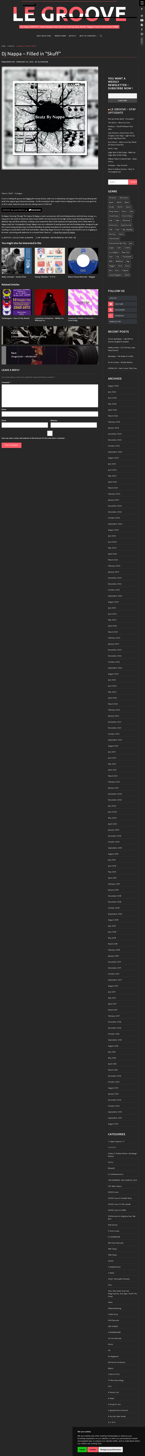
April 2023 (112, 626)
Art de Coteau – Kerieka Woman (120, 362)
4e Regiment (113, 1356)
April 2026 (112, 410)
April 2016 (112, 1064)
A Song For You (114, 1404)
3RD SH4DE (113, 1326)
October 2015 (113, 1082)
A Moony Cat (113, 1392)
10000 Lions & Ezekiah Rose (120, 1198)
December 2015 (114, 1076)
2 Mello (111, 1273)
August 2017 (113, 986)
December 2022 (115, 650)
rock (120, 266)
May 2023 (112, 620)
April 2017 (112, 1004)
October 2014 (113, 1106)
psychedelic (127, 257)
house (121, 234)
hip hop (112, 234)
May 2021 (112, 764)
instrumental (114, 239)
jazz (130, 243)
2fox (110, 1285)
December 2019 (114, 836)
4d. (109, 1350)
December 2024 (115, 506)
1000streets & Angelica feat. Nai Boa (121, 1217)
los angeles (114, 252)
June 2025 (112, 470)
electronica (113, 225)
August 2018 (113, 920)
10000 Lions (113, 1192)
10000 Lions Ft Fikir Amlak (119, 1204)
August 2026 (113, 386)
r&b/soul (119, 261)
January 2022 (113, 716)
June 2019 (112, 866)
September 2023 (115, 596)
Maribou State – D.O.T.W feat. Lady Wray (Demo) (121, 349)
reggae (112, 266)
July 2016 (112, 1052)
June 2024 (112, 542)
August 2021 (113, 746)
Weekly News (60, 36)
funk (117, 230)
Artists (72, 36)
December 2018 (114, 896)
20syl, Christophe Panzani (119, 1279)
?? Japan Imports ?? (116, 1141)
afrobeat (112, 198)
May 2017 (112, 998)
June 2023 (112, 614)
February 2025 (114, 494)
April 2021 (112, 770)
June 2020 (112, 812)
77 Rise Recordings (116, 1380)
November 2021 (114, 728)
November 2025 (115, 440)
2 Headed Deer (114, 1267)
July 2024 (112, 536)
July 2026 (112, 392)
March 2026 (113, 416)
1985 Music (112, 1255)
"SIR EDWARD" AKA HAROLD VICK (122, 1180)
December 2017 (114, 962)
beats (111, 202)
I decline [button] (92, 1449)
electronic (126, 220)
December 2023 (115, 578)
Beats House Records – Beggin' (81, 277)
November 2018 (114, 902)
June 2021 (112, 758)
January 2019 (113, 890)
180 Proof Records (115, 1243)
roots (127, 266)
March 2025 (113, 488)
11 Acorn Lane (113, 1231)
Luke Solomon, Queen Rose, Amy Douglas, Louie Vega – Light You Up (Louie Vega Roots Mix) (121, 135)
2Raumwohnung (114, 1308)
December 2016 (114, 1022)
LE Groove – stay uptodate (122, 111)
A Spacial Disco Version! (118, 1410)
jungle (111, 248)
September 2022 (115, 668)
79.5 (110, 1386)
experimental (126, 225)
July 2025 (112, 464)
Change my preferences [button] (110, 1449)
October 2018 (113, 908)
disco (124, 211)
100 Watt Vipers (115, 1186)
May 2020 (112, 818)
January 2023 (113, 644)
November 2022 (115, 656)
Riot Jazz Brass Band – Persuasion (121, 119)
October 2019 (113, 842)
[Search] (101, 36)
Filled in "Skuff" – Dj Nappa (12, 193)
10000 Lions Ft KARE (117, 1210)
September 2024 (115, 524)
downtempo (114, 216)
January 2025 (113, 500)
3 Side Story (113, 1314)
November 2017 (114, 968)
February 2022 (114, 710)
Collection (18, 238)
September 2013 (115, 1118)
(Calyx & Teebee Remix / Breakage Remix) (122, 1154)
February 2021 (114, 782)
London (127, 248)
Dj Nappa (29, 238)
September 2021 (115, 740)
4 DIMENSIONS (114, 1332)
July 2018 (112, 926)
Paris (111, 257)
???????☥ (112, 1148)
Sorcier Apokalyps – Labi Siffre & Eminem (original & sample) (120, 340)
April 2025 (112, 482)
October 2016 (113, 1034)
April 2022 (112, 698)
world (127, 275)
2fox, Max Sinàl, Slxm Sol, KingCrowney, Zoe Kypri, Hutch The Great (122, 1293)
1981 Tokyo (112, 1249)
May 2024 (112, 548)
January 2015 (113, 1094)
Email (4, 421)
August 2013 (113, 1124)
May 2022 (112, 692)
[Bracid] (111, 1168)
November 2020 (115, 800)
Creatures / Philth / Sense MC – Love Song (81, 319)
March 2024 (113, 560)
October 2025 (114, 446)
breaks (111, 207)
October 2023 (114, 590)
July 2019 (112, 860)
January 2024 (113, 572)
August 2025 (113, 458)
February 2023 (114, 638)
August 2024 (113, 530)
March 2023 (113, 632)
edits (118, 220)
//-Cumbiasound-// (115, 1174)
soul (116, 270)
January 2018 (113, 956)
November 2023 (115, 584)
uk (75, 238)
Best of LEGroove (88, 36)
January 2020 (113, 830)
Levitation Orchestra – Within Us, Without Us (49, 319)
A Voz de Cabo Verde (117, 1416)
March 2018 (113, 944)
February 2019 (114, 884)
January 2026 (113, 428)
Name (4, 409)
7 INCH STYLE (114, 1374)
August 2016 (113, 1046)
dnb (131, 211)
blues (127, 202)
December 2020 (115, 794)
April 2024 (112, 554)
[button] (142, 9)
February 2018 (114, 950)
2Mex (110, 1302)
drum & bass (127, 216)
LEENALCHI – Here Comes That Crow (122, 368)
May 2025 (112, 476)
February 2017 (114, 1016)
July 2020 (112, 806)
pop (117, 257)
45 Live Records (114, 1338)
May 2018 (112, 938)
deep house (114, 211)
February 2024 (114, 566)
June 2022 (112, 686)
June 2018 (112, 932)
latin (119, 248)
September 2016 (115, 1040)
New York (125, 252)
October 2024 (114, 518)
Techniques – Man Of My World (15, 318)
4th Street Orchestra (116, 1362)
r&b (110, 261)
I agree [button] (82, 1449)
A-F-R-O (111, 1422)
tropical (125, 270)
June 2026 (112, 398)
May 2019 (112, 872)
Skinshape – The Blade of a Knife (120, 356)
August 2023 (113, 602)
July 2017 (111, 992)
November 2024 (115, 512)
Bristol (120, 207)
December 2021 (114, 722)
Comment (6, 382)
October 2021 (113, 734)
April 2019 (112, 878)
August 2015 (113, 1088)
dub (110, 220)
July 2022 (112, 680)
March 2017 (112, 1010)
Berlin (119, 202)
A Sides (111, 1398)
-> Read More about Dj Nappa (63, 232)
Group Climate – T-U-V (45, 277)
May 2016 (112, 1058)
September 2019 (115, 848)
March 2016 (113, 1070)
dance (128, 207)
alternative (124, 198)
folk (110, 230)
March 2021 (113, 776)
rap (127, 261)
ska (110, 270)
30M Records (113, 1320)
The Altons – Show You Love (119, 123)
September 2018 (115, 914)
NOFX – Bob (113, 149)
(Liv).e (110, 1162)
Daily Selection (44, 36)
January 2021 (113, 788)
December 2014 (114, 1100)
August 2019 (113, 854)
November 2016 (114, 1028)
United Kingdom (115, 275)
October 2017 (113, 974)
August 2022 (113, 674)
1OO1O (110, 1261)
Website (54, 421)
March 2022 (113, 704)
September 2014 (115, 1112)
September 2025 (115, 452)
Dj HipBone (43, 62)
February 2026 (114, 422)
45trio (110, 1344)
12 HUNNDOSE (114, 1237)
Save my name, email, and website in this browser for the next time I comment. (33, 438)
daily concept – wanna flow (14, 277)
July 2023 (112, 608)
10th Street (113, 1225)
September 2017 (115, 980)
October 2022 (114, 662)
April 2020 (112, 824)
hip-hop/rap (43, 238)
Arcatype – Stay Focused (117, 165)
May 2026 (112, 404)
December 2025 (115, 434)
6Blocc (111, 1368)
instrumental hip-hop (61, 238)
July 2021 (112, 752)
